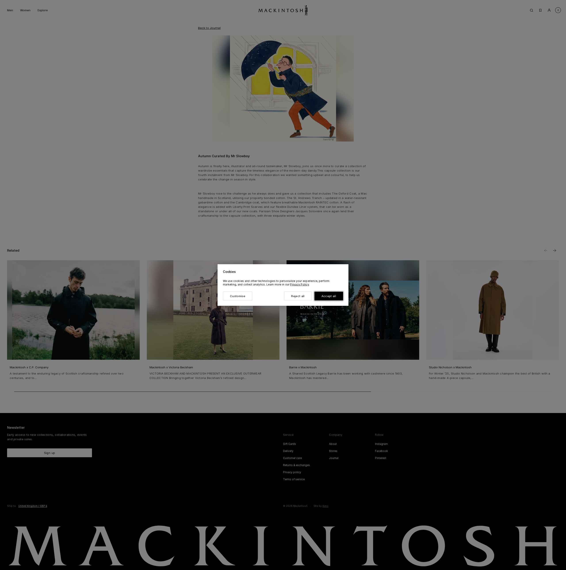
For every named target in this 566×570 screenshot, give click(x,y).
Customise (237, 296)
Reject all (297, 296)
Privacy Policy (299, 284)
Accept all (328, 296)
